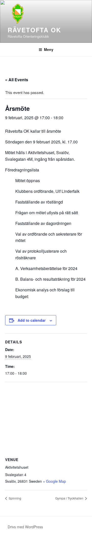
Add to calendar (31, 320)
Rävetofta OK (34, 29)
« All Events (16, 80)
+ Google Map (54, 481)
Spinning (14, 498)
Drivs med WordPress (25, 526)
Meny (48, 49)
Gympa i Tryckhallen (69, 498)
